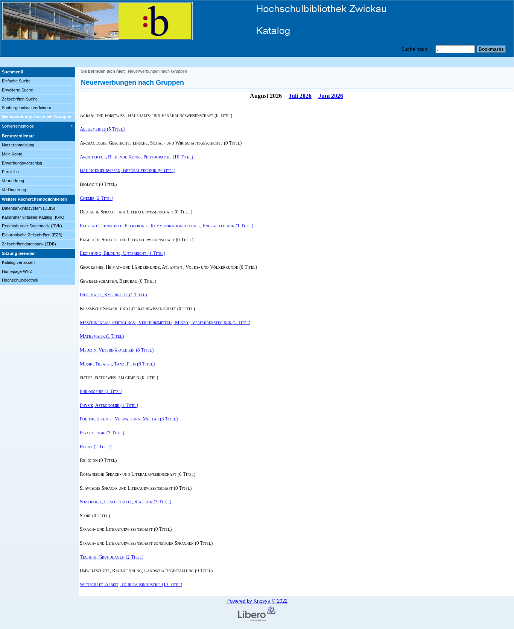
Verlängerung (14, 189)
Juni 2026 (330, 96)
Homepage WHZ (17, 271)
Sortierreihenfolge (18, 126)
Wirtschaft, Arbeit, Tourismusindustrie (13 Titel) (131, 584)
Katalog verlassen (18, 262)
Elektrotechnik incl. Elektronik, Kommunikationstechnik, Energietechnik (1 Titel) (166, 225)
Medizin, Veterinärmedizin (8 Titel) (117, 350)
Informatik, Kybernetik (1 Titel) (113, 294)
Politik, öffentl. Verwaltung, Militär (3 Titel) (129, 419)
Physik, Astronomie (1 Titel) (109, 405)
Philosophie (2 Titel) (101, 391)
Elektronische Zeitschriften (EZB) (32, 235)
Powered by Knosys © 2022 (257, 601)
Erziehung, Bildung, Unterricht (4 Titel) (122, 253)
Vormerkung (13, 180)
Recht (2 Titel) (95, 446)
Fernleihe (10, 171)
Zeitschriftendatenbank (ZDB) (29, 244)
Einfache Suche (16, 81)
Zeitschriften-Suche (20, 99)
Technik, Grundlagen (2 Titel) (111, 557)
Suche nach (414, 49)
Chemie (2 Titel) (96, 198)
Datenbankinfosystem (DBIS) (28, 208)
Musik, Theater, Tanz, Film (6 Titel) (117, 364)
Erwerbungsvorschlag (22, 163)
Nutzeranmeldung (18, 145)
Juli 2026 (300, 96)
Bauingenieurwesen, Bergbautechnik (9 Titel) (127, 170)
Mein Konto (12, 154)
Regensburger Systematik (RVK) (32, 226)
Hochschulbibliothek (20, 280)
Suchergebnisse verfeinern (26, 107)
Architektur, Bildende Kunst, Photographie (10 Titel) (136, 157)
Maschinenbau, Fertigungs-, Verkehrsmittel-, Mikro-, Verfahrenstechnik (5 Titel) (165, 322)
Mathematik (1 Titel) (102, 336)
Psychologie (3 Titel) (102, 433)
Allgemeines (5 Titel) (102, 129)
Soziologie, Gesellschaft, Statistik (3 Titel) (125, 501)
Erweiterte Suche (17, 90)
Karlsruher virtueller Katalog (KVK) (33, 217)
